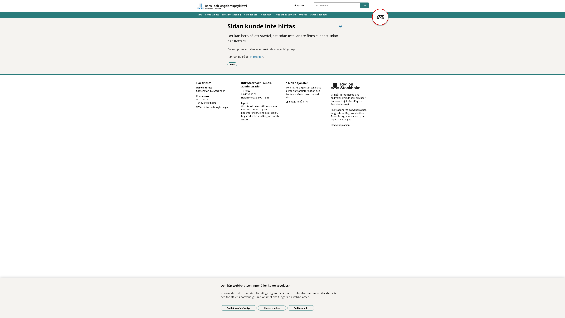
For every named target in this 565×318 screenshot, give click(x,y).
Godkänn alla (301, 308)
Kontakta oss (212, 14)
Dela (233, 64)
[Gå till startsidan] (221, 6)
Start (199, 14)
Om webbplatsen (340, 125)
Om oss (303, 14)
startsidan (256, 56)
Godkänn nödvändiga (238, 308)
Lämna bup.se (380, 16)
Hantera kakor (272, 308)
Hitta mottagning (231, 14)
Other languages (318, 14)
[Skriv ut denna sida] (341, 26)
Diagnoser (265, 14)
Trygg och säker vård (285, 14)
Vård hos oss (250, 14)
